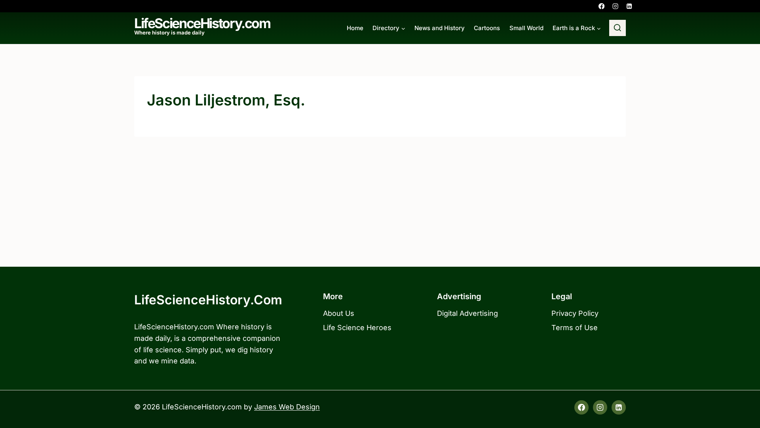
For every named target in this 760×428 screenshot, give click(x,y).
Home (355, 28)
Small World (526, 28)
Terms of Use (574, 327)
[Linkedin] (629, 6)
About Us (338, 313)
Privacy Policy (574, 313)
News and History (439, 28)
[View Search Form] (617, 28)
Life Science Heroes (357, 327)
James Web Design (287, 407)
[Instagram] (615, 6)
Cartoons (487, 28)
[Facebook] (601, 6)
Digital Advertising (467, 313)
